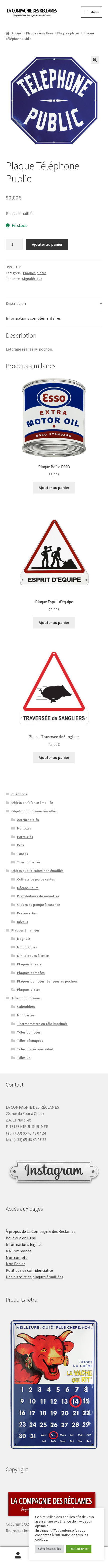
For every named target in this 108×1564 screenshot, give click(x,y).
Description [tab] (16, 303)
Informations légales (24, 1244)
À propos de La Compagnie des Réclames (40, 1231)
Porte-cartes (27, 913)
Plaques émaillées (39, 33)
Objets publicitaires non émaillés (37, 870)
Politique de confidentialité (29, 1270)
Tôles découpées (30, 1040)
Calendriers (26, 1006)
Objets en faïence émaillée (32, 802)
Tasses (22, 853)
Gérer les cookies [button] (49, 1549)
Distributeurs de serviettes (38, 896)
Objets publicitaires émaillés (34, 811)
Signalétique (32, 278)
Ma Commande (18, 1250)
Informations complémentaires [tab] (33, 318)
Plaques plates (68, 33)
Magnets (24, 938)
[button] (95, 60)
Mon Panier (15, 1263)
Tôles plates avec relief (35, 1049)
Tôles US (24, 1057)
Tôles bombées (29, 1032)
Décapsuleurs (27, 888)
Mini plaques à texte (33, 955)
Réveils (22, 921)
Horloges (24, 828)
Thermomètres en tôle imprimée (42, 1023)
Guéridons (19, 794)
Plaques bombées (31, 972)
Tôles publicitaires (26, 998)
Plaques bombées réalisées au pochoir (47, 981)
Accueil (17, 33)
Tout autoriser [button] (78, 1549)
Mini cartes (25, 1015)
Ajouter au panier (47, 244)
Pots (20, 845)
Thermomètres (28, 862)
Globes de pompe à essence (38, 904)
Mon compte (17, 1257)
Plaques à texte (29, 964)
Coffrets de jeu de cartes (36, 879)
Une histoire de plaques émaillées (34, 1276)
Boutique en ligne (21, 1237)
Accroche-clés (28, 819)
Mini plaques (27, 947)
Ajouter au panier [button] (54, 487)
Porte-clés (25, 837)
